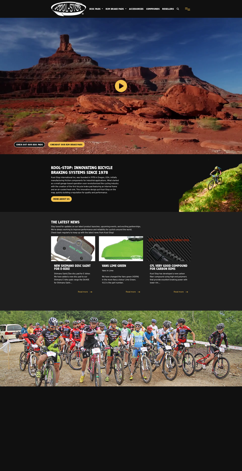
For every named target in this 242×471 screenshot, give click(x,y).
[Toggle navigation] (187, 9)
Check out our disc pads (29, 144)
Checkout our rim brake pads (66, 144)
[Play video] (121, 86)
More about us (61, 199)
